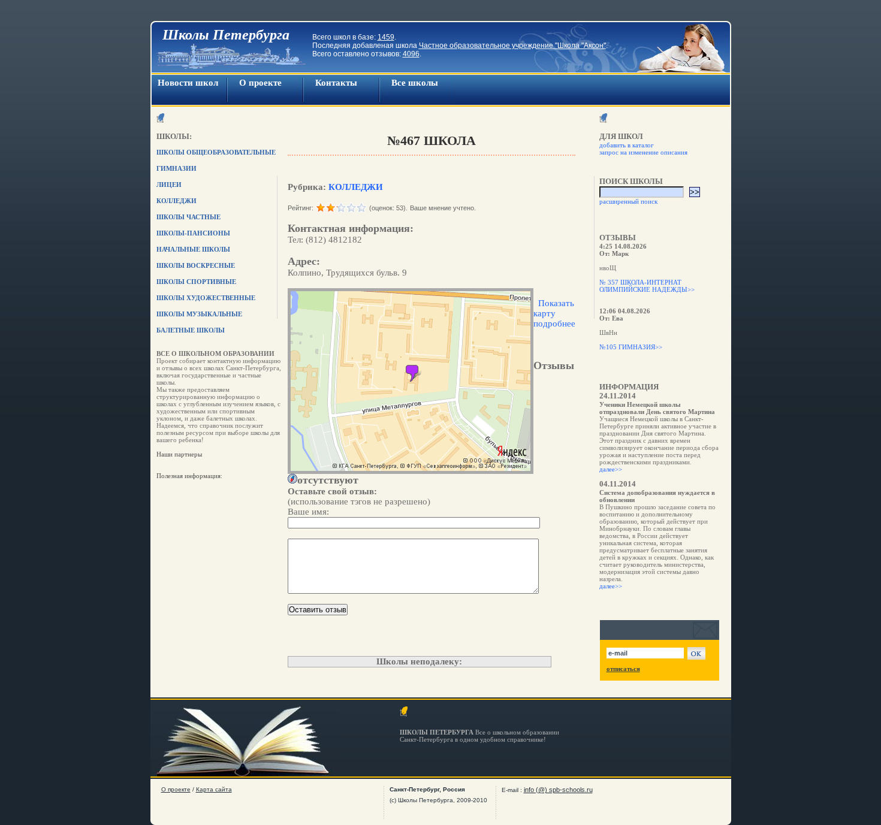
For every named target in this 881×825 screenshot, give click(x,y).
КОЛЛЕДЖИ (355, 187)
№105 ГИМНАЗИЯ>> (630, 346)
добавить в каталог (626, 145)
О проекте (260, 82)
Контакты (336, 82)
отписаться (623, 668)
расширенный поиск (628, 201)
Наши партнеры (179, 454)
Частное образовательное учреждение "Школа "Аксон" (512, 45)
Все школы (414, 82)
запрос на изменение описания (643, 152)
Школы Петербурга (225, 35)
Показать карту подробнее (554, 313)
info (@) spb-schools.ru (558, 789)
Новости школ (188, 82)
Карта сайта (214, 789)
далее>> (610, 469)
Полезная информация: (189, 475)
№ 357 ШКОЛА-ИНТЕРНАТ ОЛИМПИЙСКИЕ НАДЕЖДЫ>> (647, 286)
